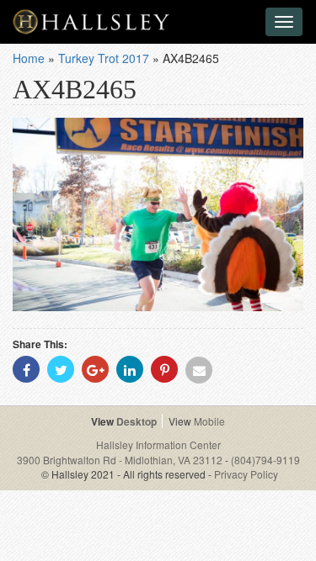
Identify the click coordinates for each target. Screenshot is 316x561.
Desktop (136, 421)
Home (29, 58)
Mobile (209, 421)
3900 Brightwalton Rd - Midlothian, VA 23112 (121, 460)
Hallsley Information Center (158, 444)
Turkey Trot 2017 (103, 58)
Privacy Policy (246, 474)
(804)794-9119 (265, 460)
